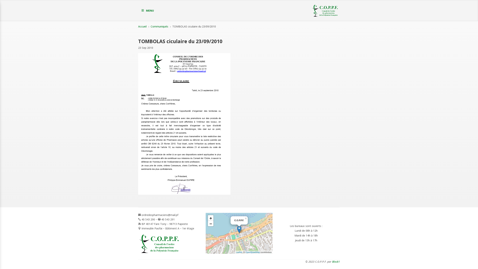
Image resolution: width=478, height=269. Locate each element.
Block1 (336, 261)
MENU (150, 10)
